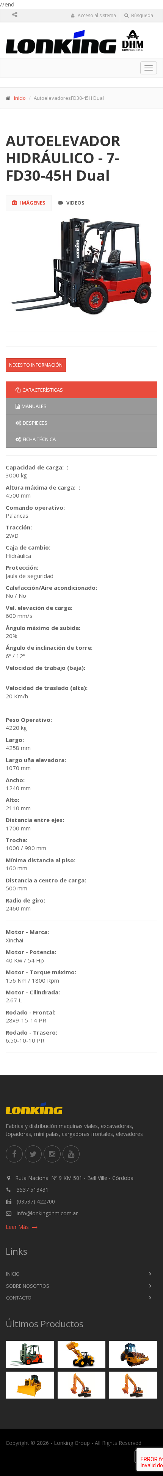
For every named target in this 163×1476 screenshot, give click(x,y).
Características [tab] (42, 389)
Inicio (20, 98)
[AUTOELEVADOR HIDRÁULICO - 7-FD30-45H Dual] (82, 265)
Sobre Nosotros (27, 1285)
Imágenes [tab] (32, 202)
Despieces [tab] (35, 422)
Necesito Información (36, 365)
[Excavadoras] (81, 1385)
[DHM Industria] (140, 40)
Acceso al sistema (96, 15)
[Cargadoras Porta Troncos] (133, 1385)
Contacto (18, 1297)
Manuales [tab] (34, 406)
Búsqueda (141, 15)
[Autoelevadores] (30, 1355)
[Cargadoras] (81, 1355)
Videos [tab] (75, 202)
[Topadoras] (30, 1385)
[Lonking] (61, 42)
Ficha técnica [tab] (39, 439)
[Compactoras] (133, 1355)
